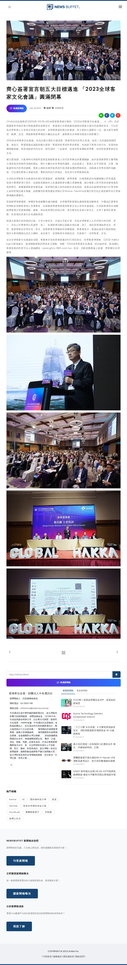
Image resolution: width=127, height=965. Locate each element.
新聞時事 (59, 108)
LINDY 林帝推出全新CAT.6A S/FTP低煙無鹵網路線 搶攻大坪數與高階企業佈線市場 (94, 773)
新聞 (48, 108)
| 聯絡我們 (79, 956)
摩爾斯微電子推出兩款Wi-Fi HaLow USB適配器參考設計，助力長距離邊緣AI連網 (94, 759)
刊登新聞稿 (20, 861)
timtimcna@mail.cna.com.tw (34, 708)
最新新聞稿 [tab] (82, 690)
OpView (13, 805)
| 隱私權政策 (68, 956)
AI (23, 799)
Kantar (13, 799)
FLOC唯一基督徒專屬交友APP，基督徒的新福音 (94, 701)
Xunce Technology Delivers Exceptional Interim (88, 715)
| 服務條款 (57, 956)
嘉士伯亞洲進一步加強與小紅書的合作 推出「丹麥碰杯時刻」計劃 (94, 745)
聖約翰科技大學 (38, 799)
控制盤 (48, 812)
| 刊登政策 (47, 956)
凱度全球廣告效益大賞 (34, 805)
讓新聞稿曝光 (22, 893)
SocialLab (14, 812)
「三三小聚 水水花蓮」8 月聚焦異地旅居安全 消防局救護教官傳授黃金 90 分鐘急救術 (94, 730)
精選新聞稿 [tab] (68, 690)
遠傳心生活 (15, 818)
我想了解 (19, 926)
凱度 (54, 799)
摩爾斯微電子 (32, 812)
